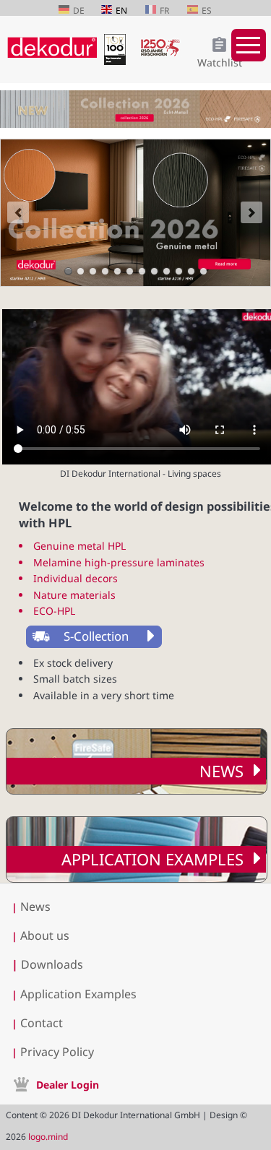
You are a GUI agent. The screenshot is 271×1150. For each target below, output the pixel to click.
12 (203, 271)
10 (179, 271)
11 (191, 271)
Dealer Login (67, 1084)
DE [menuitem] (79, 10)
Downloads (47, 964)
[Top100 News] (118, 61)
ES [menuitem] (207, 10)
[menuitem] (109, 636)
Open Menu (248, 45)
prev (18, 212)
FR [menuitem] (164, 10)
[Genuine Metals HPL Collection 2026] (135, 213)
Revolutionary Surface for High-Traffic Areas (80, 271)
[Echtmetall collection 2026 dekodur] (135, 111)
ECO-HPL (54, 611)
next (251, 212)
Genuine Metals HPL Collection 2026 (68, 271)
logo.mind (48, 1136)
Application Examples (152, 859)
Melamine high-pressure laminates (119, 562)
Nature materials (74, 595)
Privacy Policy (57, 1052)
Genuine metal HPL (79, 546)
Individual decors (75, 578)
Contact (41, 1023)
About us (44, 935)
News (221, 771)
